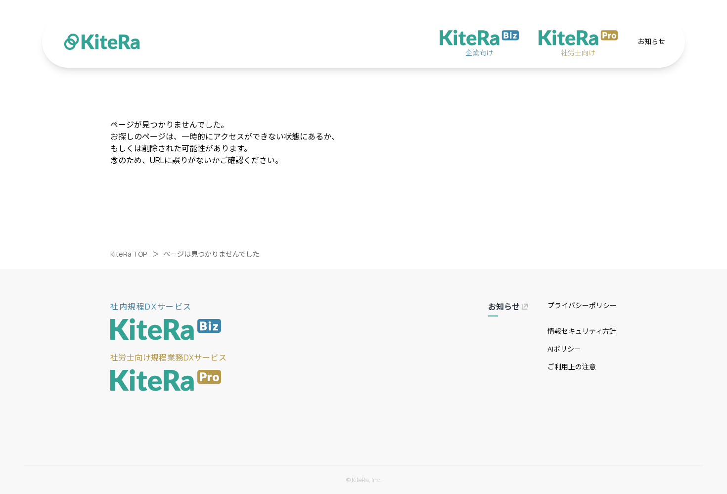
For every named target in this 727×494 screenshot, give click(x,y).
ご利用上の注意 (571, 366)
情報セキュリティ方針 (581, 331)
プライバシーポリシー (582, 305)
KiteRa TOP (128, 254)
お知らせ (651, 41)
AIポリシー (564, 349)
